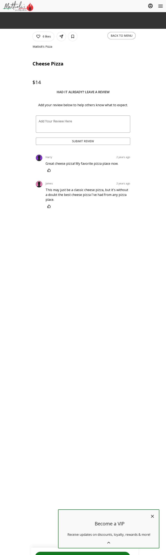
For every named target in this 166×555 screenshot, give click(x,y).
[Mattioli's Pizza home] (21, 6)
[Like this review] (50, 170)
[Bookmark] (72, 36)
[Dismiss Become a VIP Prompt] (152, 516)
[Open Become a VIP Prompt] (108, 542)
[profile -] (150, 5)
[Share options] (61, 36)
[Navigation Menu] (160, 6)
